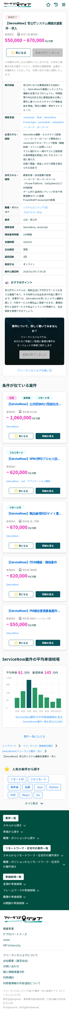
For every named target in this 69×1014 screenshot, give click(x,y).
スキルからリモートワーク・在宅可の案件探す (31, 855)
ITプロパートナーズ (15, 934)
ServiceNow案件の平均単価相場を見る (39, 717)
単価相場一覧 (13, 877)
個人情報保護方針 (14, 972)
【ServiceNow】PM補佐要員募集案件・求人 (33, 611)
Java (40, 787)
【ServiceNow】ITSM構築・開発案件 (32, 562)
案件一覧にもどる (34, 736)
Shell (39, 117)
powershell (44, 122)
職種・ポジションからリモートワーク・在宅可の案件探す (31, 864)
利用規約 (8, 977)
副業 (27, 787)
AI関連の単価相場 (13, 903)
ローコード (42, 127)
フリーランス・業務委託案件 (38, 745)
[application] (34, 695)
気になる (21, 53)
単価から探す (11, 832)
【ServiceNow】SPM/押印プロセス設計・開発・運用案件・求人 (32, 459)
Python (53, 787)
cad (23, 481)
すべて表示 (31, 803)
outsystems (58, 122)
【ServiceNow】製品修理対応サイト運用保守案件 (34, 513)
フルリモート (16, 452)
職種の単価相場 (12, 897)
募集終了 (12, 17)
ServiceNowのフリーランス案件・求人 (22, 751)
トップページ (9, 745)
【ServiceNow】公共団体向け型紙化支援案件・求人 (34, 404)
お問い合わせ (11, 966)
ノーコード (29, 127)
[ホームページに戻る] (17, 4)
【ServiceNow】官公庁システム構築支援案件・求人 (34, 25)
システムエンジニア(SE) (35, 207)
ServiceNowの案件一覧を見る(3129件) (43, 721)
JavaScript (28, 117)
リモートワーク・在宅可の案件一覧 (26, 848)
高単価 (26, 397)
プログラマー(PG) (32, 212)
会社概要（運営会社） (16, 961)
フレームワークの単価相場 (19, 890)
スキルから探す (12, 825)
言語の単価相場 (12, 884)
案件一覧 (10, 818)
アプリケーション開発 (38, 481)
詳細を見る (48, 436)
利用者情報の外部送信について (22, 983)
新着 (11, 397)
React (26, 795)
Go (38, 795)
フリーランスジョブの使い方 (34, 370)
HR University (12, 945)
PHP (13, 795)
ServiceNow (50, 117)
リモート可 (43, 397)
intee (6, 940)
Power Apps (29, 122)
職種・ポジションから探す (19, 838)
